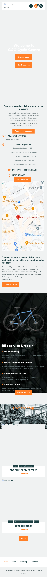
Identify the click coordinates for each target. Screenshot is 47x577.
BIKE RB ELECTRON (23, 526)
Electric (23, 522)
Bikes (15, 466)
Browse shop (23, 57)
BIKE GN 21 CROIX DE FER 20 (23, 470)
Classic (16, 522)
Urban (36, 522)
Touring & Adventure (26, 466)
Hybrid (30, 522)
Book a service (24, 65)
